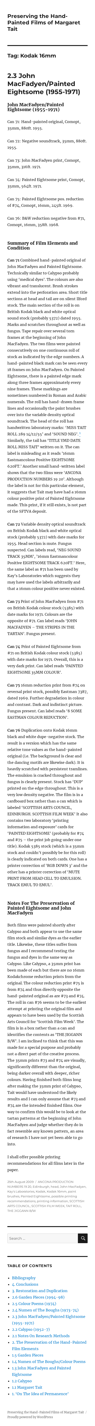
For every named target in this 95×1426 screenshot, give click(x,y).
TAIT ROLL (73, 1206)
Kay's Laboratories (20, 1191)
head (55, 1186)
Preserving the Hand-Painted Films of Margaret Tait (43, 22)
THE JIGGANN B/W (21, 1211)
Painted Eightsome (35, 1196)
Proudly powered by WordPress (30, 1417)
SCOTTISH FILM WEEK (48, 1206)
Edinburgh (41, 1186)
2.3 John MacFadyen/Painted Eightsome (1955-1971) (43, 84)
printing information (52, 1201)
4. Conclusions (25, 1284)
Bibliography (24, 1278)
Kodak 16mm (57, 1191)
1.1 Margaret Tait (27, 1387)
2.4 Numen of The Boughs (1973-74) (45, 1310)
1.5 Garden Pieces (27, 1355)
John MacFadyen (73, 1186)
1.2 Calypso (22, 1381)
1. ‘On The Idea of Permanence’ (40, 1394)
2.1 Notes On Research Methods (41, 1336)
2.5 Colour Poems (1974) (34, 1303)
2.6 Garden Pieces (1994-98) (38, 1297)
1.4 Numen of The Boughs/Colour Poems (49, 1361)
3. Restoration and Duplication (40, 1290)
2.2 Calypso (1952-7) (31, 1329)
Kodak (40, 1191)
